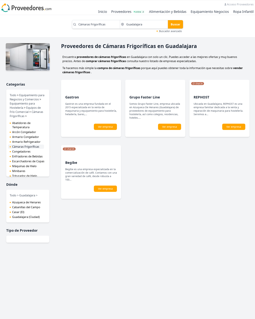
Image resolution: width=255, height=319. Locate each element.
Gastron (72, 97)
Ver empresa (105, 126)
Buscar (175, 24)
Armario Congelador (25, 137)
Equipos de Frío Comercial (25, 110)
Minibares (18, 171)
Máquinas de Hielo (24, 166)
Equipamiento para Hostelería (22, 106)
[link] (197, 84)
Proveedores (121, 11)
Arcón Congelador (24, 132)
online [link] (139, 11)
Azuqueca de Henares (26, 202)
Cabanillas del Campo (26, 207)
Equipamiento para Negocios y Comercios (27, 97)
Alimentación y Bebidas (167, 11)
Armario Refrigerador (26, 142)
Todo (13, 95)
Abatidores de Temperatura (21, 125)
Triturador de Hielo (24, 176)
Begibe (71, 162)
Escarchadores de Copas (28, 161)
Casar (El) (18, 212)
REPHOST (201, 97)
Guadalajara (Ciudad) (26, 217)
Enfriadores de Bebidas (27, 156)
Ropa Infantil (243, 11)
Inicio (102, 11)
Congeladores (21, 151)
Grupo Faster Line (144, 97)
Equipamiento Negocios (210, 11)
